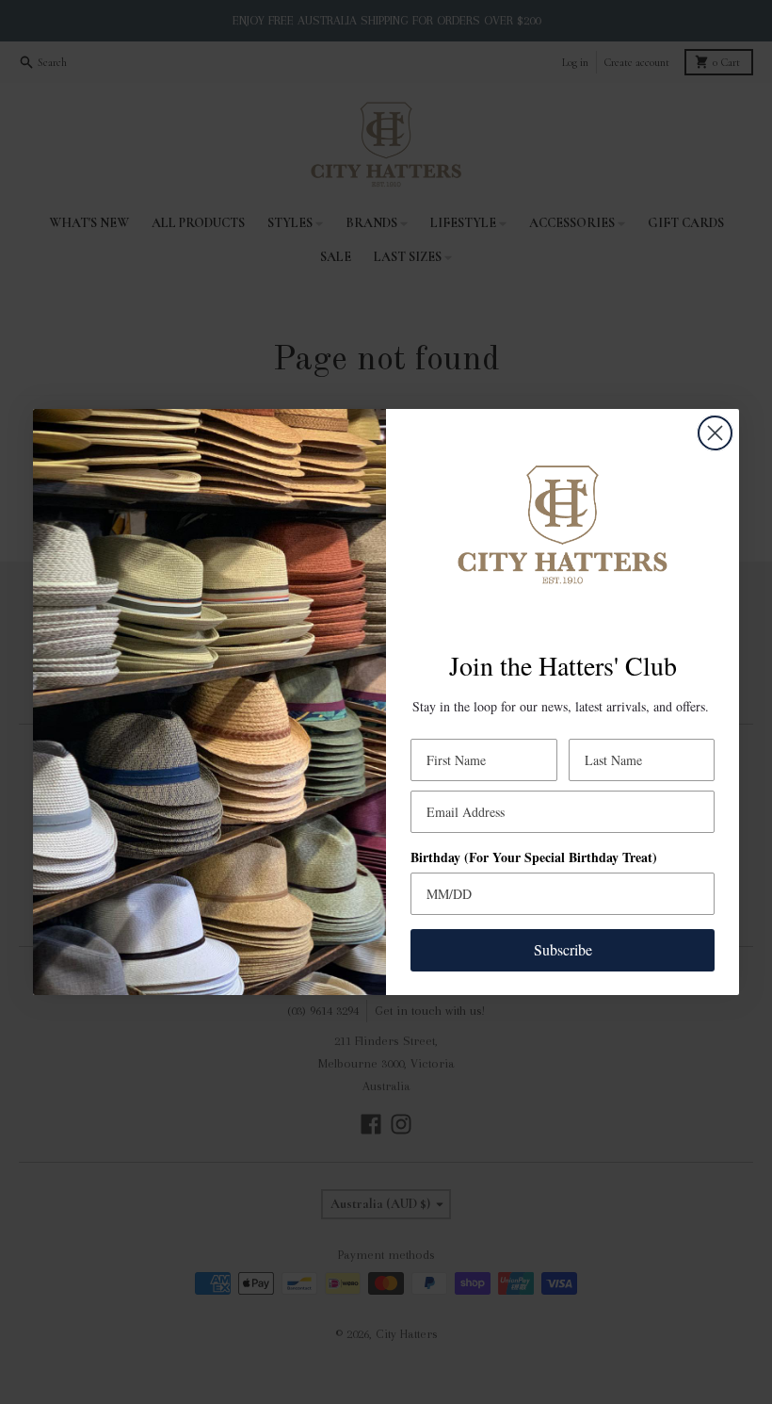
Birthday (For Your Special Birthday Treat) (533, 857)
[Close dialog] (715, 432)
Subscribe (563, 949)
